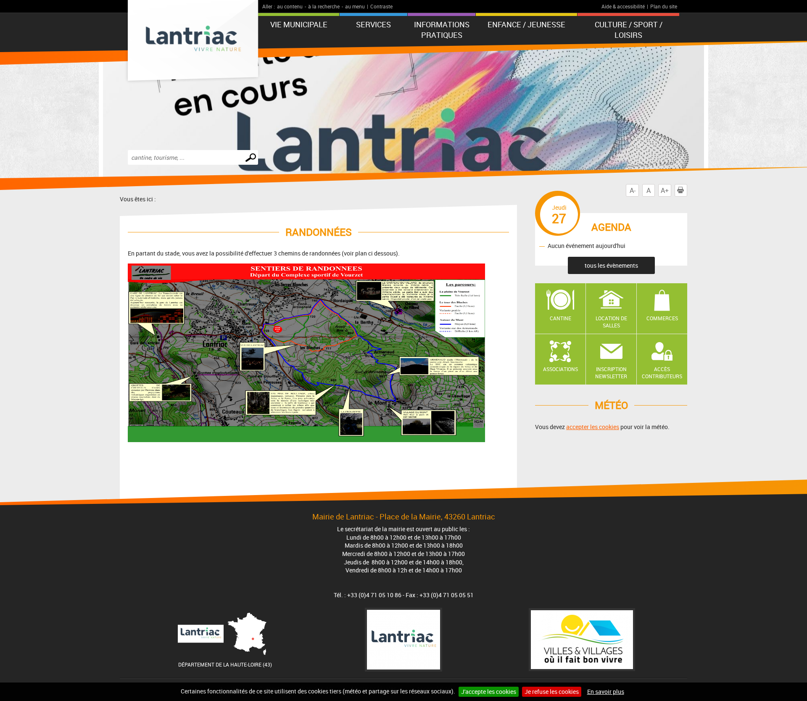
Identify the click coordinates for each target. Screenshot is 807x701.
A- (633, 190)
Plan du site (663, 6)
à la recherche (324, 6)
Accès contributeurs (662, 372)
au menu (355, 6)
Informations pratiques (441, 29)
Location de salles (611, 322)
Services (373, 24)
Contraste (381, 6)
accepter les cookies (592, 427)
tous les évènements (611, 265)
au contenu (290, 6)
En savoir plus (605, 692)
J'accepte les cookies (488, 692)
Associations (560, 369)
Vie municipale (298, 24)
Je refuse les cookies (552, 692)
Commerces (662, 318)
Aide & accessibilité (623, 6)
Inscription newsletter (611, 372)
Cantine (560, 318)
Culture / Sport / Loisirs (628, 29)
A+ (665, 190)
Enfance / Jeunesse (526, 24)
